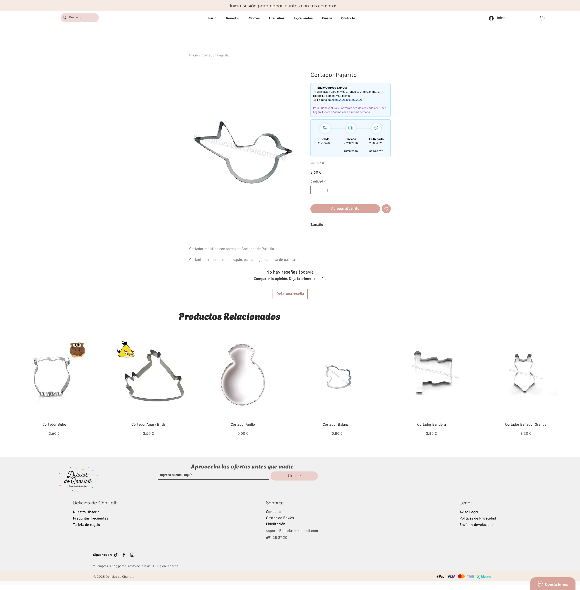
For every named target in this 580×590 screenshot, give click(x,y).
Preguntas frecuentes (90, 518)
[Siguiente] (577, 373)
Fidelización (275, 524)
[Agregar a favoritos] (386, 208)
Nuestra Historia (86, 512)
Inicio (193, 55)
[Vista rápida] (54, 374)
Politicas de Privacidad (477, 518)
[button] (542, 18)
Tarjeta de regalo (86, 525)
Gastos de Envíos (280, 518)
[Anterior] (2, 373)
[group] (290, 389)
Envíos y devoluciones (477, 525)
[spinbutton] (321, 190)
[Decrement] (314, 190)
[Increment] (328, 190)
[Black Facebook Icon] (124, 554)
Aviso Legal (468, 512)
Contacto (273, 512)
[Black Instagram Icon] (132, 554)
